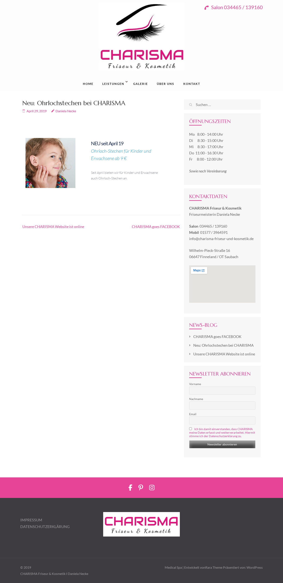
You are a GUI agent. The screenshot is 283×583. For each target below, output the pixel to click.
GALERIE (140, 83)
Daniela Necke (66, 111)
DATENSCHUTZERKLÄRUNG (45, 526)
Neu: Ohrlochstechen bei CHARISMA (223, 345)
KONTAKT (191, 83)
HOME (88, 83)
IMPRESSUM (31, 520)
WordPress (255, 567)
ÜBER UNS (165, 83)
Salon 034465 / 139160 (236, 7)
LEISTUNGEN (113, 83)
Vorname (195, 384)
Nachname (196, 399)
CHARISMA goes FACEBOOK (156, 226)
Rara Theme (213, 567)
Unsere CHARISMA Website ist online (53, 226)
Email (192, 414)
